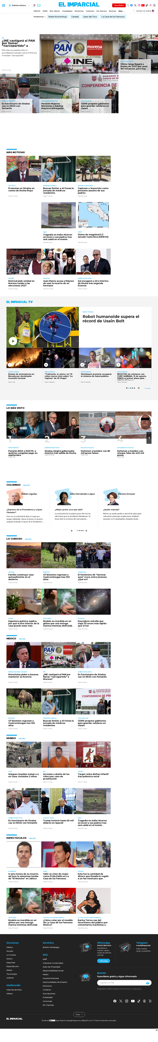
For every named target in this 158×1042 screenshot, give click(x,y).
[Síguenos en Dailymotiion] (150, 1001)
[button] (149, 438)
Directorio (47, 986)
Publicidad (48, 997)
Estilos (9, 970)
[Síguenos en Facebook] (131, 5)
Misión (45, 974)
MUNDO (11, 738)
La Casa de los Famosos (113, 17)
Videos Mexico (50, 372)
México (9, 947)
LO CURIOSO (14, 538)
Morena (11, 278)
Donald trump (48, 818)
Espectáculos (12, 966)
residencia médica (50, 185)
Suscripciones (49, 993)
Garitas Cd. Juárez (143, 11)
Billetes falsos (87, 447)
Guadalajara (67, 11)
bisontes (46, 572)
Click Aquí (104, 961)
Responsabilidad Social (53, 971)
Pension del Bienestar (49, 101)
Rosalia (81, 871)
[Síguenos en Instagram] (139, 5)
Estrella (81, 618)
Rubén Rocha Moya (57, 17)
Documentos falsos (125, 447)
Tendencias (82, 572)
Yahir (45, 871)
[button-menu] (3, 5)
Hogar (10, 618)
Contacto (47, 990)
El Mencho (12, 871)
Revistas (112, 11)
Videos (9, 993)
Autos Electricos (127, 61)
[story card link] (79, 54)
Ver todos (147, 388)
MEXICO (11, 638)
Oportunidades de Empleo (55, 982)
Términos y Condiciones (131, 989)
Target (80, 771)
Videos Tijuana (88, 312)
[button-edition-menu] (134, 11)
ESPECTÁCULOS (16, 838)
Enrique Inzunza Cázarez (17, 672)
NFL (44, 771)
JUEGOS (37, 11)
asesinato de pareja (85, 185)
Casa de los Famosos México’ (54, 917)
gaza (10, 771)
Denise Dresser (126, 494)
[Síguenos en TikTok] (147, 5)
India (45, 232)
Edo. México (55, 11)
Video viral (47, 618)
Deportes (10, 962)
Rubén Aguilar (29, 494)
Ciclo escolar (86, 101)
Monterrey (79, 11)
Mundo (9, 951)
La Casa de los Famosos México (89, 917)
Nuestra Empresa (51, 978)
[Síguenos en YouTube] (143, 5)
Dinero (9, 959)
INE (3, 38)
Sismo (80, 232)
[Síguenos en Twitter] (135, 5)
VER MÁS (26, 485)
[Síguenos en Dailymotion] (154, 5)
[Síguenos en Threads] (150, 5)
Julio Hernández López (82, 494)
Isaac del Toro (90, 17)
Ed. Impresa (102, 11)
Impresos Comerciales (53, 963)
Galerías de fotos (14, 990)
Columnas (90, 11)
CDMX (45, 11)
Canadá (75, 17)
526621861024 (104, 945)
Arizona (11, 572)
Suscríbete (119, 5)
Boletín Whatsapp (51, 947)
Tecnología (11, 974)
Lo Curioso (11, 955)
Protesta (12, 185)
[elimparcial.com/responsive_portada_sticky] (156, 1030)
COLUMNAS (13, 484)
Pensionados (13, 447)
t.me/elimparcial (143, 945)
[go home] (14, 1018)
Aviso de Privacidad (51, 967)
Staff (45, 959)
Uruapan (46, 278)
